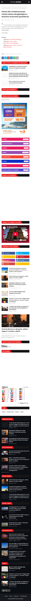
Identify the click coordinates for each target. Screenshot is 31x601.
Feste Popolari (14, 143)
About (10, 596)
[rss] (8, 256)
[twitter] (22, 253)
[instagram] (8, 260)
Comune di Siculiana (9, 54)
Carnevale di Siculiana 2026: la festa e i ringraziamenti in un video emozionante (19, 516)
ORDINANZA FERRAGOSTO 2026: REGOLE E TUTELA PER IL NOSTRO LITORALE (17, 284)
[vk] (22, 260)
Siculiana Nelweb (19, 598)
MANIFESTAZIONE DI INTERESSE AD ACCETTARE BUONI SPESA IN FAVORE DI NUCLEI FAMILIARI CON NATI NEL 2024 (19, 75)
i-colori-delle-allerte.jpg (15, 39)
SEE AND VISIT (14, 157)
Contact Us (16, 596)
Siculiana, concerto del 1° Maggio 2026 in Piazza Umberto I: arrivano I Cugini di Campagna (19, 300)
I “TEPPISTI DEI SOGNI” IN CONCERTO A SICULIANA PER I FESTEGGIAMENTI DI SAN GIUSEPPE (19, 308)
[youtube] (8, 263)
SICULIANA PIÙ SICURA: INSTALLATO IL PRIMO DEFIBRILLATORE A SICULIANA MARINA (19, 440)
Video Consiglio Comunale (14, 170)
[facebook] (8, 253)
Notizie (9, 7)
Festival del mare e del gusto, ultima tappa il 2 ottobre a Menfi (18, 277)
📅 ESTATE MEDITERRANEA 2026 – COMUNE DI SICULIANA (17, 292)
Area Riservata (23, 596)
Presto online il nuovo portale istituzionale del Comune (17, 82)
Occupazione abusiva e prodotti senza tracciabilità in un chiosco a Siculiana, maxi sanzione (18, 270)
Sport (14, 161)
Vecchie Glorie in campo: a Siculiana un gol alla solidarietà (18, 523)
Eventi (14, 139)
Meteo (14, 148)
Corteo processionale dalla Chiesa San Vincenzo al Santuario (19, 451)
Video (14, 165)
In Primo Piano (10, 412)
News (16, 54)
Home (6, 596)
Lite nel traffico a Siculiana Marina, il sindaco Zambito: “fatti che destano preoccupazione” (19, 545)
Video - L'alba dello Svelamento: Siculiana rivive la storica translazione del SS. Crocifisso (19, 459)
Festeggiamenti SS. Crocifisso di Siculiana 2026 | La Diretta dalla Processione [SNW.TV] (17, 508)
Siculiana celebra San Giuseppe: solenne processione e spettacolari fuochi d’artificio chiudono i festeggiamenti (18, 468)
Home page (4, 7)
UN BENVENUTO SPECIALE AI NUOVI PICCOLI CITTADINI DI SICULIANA (18, 67)
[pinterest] (22, 256)
